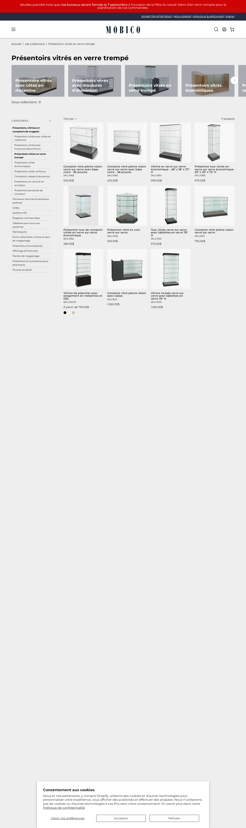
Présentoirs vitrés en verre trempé (30, 155)
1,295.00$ (157, 307)
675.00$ (200, 180)
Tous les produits (22, 269)
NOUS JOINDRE (182, 16)
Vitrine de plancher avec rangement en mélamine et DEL (82, 296)
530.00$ (68, 180)
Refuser (174, 818)
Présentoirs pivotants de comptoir (28, 192)
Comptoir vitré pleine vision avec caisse (126, 294)
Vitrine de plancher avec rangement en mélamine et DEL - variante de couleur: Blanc (69, 312)
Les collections (35, 44)
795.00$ (200, 241)
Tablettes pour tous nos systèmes (26, 225)
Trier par (68, 118)
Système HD (19, 212)
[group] (123, 16)
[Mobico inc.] (123, 29)
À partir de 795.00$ (76, 307)
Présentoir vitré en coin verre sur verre (123, 231)
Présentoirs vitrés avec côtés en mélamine (32, 138)
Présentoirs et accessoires (27, 245)
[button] (216, 29)
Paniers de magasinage (25, 256)
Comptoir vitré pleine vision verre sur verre (214, 231)
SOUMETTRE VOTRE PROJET (156, 16)
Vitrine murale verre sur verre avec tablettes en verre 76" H (167, 296)
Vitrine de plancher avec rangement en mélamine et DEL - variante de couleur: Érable (73, 312)
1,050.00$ (113, 304)
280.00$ (68, 243)
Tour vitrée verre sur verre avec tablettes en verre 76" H (169, 232)
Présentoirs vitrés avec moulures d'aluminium (27, 147)
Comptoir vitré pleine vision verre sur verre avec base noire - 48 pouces (126, 169)
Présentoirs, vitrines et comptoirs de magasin (26, 129)
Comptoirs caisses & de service (32, 176)
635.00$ (112, 180)
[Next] (234, 80)
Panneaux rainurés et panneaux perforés (30, 201)
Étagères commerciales (26, 218)
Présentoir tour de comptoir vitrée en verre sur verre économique (83, 232)
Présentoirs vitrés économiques (24, 164)
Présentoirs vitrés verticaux (30, 171)
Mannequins (19, 231)
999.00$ (156, 180)
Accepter (121, 818)
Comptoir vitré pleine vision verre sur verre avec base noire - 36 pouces (82, 169)
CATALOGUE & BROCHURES (208, 16)
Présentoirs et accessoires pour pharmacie (30, 263)
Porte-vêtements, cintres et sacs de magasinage (31, 239)
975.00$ (156, 243)
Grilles (15, 207)
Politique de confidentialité (64, 808)
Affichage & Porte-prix (25, 250)
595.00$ (112, 241)
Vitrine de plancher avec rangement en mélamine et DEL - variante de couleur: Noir (64, 312)
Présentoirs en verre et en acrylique (29, 183)
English (230, 16)
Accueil (16, 44)
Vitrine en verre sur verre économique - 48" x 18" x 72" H (170, 169)
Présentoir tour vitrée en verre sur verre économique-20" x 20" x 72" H (214, 169)
